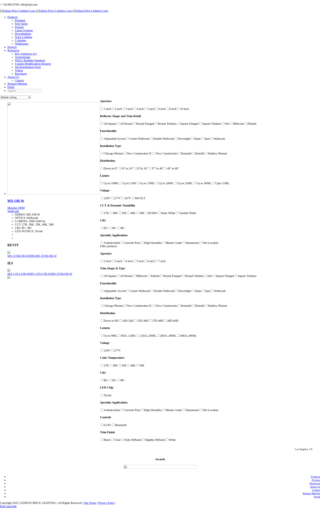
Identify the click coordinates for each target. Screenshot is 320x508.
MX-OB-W (15, 201)
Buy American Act (26, 53)
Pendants (20, 20)
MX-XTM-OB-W (18, 256)
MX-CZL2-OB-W (18, 273)
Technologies (22, 57)
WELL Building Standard (30, 60)
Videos (19, 70)
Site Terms (90, 502)
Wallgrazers (22, 43)
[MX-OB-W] (53, 193)
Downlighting (23, 33)
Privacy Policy (106, 502)
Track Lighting (23, 37)
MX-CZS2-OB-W (40, 273)
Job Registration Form (28, 67)
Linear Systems (24, 30)
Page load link (8, 506)
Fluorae (19, 27)
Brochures (21, 73)
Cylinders (20, 40)
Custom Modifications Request (33, 63)
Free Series (21, 23)
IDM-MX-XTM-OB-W (43, 256)
